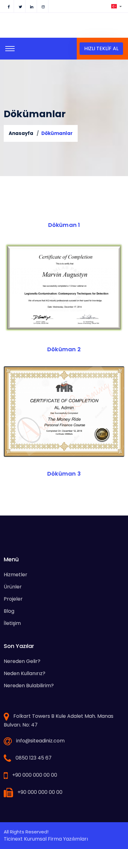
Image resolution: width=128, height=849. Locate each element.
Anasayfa (21, 133)
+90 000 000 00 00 (34, 775)
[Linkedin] (32, 6)
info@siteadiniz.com (40, 740)
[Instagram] (43, 6)
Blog (9, 611)
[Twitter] (20, 6)
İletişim (12, 623)
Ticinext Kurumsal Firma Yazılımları (46, 838)
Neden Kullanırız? (24, 673)
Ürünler (13, 586)
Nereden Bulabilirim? (29, 685)
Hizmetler (15, 574)
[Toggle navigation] (10, 48)
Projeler (13, 598)
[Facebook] (9, 6)
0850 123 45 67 (34, 757)
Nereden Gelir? (22, 661)
